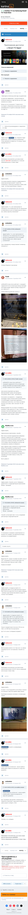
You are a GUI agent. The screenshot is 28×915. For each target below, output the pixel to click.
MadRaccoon (9, 425)
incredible (17, 787)
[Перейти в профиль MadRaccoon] (2, 426)
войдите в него (10, 863)
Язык (8, 909)
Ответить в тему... (9, 875)
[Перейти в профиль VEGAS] (2, 92)
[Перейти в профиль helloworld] (2, 40)
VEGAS (7, 91)
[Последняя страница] (26, 28)
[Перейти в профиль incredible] (2, 155)
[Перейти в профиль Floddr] (2, 277)
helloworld (7, 16)
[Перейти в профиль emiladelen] (2, 174)
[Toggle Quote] (3, 229)
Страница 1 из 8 (14, 28)
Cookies (19, 909)
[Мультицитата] (2, 85)
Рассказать (7, 883)
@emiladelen (5, 747)
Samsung (12, 18)
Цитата (6, 85)
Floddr (7, 276)
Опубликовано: (13, 41)
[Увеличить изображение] (14, 57)
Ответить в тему (14, 23)
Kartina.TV (14, 911)
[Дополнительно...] (25, 40)
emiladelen (8, 174)
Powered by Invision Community (14, 912)
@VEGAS (11, 137)
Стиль (13, 909)
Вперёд (22, 28)
